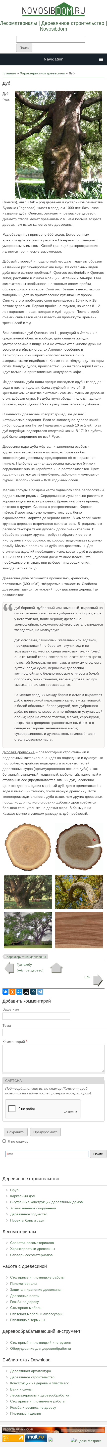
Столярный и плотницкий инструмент (40, 1342)
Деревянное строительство (32, 1377)
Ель (87, 977)
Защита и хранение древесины (35, 1289)
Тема (6, 1025)
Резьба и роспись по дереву (33, 1407)
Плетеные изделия (25, 1413)
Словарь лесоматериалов (31, 1255)
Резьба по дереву (24, 1302)
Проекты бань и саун (27, 1220)
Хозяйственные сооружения (33, 1208)
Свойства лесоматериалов (32, 1243)
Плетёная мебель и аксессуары (36, 1314)
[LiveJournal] (33, 992)
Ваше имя (10, 1009)
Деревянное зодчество (28, 1214)
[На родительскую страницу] (56, 968)
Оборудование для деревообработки (40, 1348)
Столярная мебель (25, 1308)
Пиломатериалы (23, 1284)
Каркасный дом (22, 1196)
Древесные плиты (24, 1296)
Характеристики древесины (42, 73)
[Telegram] (40, 992)
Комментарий (14, 1042)
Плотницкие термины (27, 1320)
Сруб (14, 1190)
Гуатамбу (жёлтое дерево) (30, 967)
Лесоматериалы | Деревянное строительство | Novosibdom (53, 25)
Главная (9, 73)
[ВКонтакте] (5, 992)
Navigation (53, 59)
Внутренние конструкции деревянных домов (46, 1202)
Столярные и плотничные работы (37, 1401)
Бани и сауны (21, 1389)
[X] (26, 992)
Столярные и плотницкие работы (37, 1277)
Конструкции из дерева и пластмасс (39, 1383)
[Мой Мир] (19, 992)
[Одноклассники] (12, 992)
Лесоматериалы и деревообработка (39, 1395)
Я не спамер (18, 1141)
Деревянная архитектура (30, 1371)
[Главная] (53, 15)
